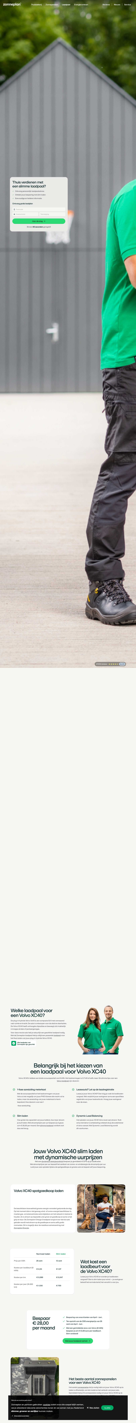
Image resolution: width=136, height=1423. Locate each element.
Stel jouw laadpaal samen (76, 1341)
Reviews (106, 4)
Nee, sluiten (94, 1408)
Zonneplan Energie (21, 1228)
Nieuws (117, 4)
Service (127, 4)
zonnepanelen (83, 1387)
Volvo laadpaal (63, 1081)
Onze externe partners (21, 1416)
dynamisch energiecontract (52, 1161)
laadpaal (57, 1035)
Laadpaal (66, 4)
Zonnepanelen (52, 4)
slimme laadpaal (46, 1125)
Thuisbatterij (36, 4)
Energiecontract (81, 4)
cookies (46, 1404)
